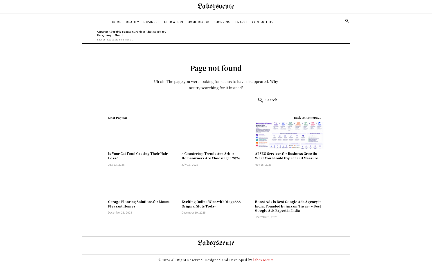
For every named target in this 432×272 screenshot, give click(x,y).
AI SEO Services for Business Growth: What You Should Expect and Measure (286, 155)
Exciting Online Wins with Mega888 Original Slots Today (211, 203)
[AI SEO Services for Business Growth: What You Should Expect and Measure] (289, 135)
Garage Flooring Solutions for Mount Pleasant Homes (139, 203)
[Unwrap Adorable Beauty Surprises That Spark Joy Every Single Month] (88, 35)
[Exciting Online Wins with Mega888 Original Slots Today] (216, 184)
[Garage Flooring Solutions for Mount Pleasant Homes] (142, 184)
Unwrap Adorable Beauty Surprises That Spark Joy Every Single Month (131, 33)
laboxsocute (263, 260)
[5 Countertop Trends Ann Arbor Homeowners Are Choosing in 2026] (216, 135)
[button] (347, 21)
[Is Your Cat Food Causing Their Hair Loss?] (142, 135)
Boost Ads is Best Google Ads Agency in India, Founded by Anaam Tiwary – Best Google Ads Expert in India (288, 206)
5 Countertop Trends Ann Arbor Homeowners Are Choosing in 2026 (211, 155)
